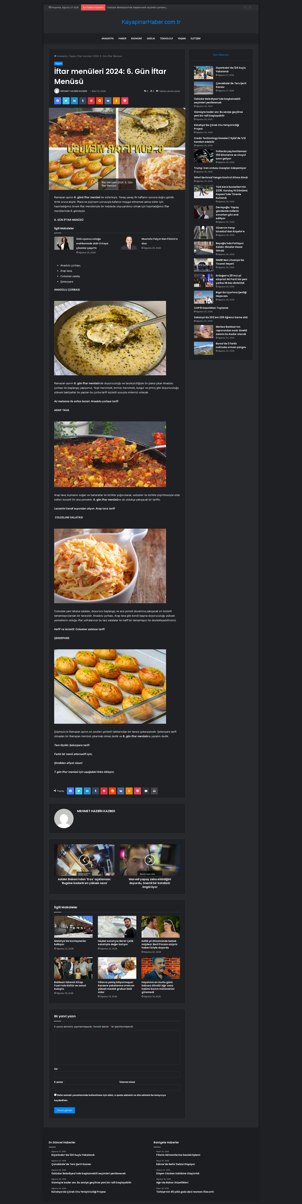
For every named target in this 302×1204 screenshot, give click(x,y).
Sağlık (151, 38)
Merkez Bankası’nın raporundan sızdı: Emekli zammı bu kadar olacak (231, 330)
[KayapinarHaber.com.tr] (151, 22)
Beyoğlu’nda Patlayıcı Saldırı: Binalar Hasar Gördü (230, 247)
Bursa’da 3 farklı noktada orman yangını (231, 345)
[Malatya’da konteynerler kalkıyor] (73, 926)
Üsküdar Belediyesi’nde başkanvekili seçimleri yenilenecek (138, 7)
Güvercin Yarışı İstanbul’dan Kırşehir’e (230, 229)
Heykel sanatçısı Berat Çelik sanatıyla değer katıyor (115, 942)
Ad (56, 1068)
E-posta (59, 1082)
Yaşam (182, 38)
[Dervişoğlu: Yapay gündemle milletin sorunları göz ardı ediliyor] (203, 212)
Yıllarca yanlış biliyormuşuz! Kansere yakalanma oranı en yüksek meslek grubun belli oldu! (116, 987)
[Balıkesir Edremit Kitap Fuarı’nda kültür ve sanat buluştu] (73, 968)
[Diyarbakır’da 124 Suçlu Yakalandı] (203, 72)
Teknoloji (166, 38)
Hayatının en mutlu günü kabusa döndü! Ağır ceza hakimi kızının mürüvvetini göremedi (158, 987)
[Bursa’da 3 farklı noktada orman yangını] (203, 348)
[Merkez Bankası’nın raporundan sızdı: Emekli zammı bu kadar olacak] (203, 331)
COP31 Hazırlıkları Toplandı (211, 308)
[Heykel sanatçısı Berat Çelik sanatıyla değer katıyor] (117, 926)
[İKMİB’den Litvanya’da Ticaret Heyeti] (203, 264)
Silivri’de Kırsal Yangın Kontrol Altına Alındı (221, 177)
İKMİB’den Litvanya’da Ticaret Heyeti (230, 261)
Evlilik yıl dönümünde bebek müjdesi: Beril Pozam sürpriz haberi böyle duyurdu (159, 944)
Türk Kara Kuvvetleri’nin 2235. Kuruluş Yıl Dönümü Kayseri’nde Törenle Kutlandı (231, 192)
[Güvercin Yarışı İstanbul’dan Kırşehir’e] (203, 232)
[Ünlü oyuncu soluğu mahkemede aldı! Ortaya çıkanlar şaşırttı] (64, 243)
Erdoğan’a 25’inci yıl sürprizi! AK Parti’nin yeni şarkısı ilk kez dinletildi (231, 279)
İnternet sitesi (127, 1082)
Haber (122, 38)
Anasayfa (108, 38)
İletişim (195, 38)
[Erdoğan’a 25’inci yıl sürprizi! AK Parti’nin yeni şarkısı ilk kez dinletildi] (203, 280)
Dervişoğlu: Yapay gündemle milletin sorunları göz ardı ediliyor (227, 213)
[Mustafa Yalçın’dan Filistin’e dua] (129, 243)
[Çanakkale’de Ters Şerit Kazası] (203, 88)
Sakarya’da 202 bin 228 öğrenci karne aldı (221, 317)
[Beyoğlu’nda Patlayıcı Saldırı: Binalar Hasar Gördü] (203, 248)
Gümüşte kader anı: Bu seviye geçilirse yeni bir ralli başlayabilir (218, 113)
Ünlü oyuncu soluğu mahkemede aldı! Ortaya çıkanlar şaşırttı (92, 243)
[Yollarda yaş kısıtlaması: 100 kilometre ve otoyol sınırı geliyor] (203, 156)
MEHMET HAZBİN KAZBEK (73, 91)
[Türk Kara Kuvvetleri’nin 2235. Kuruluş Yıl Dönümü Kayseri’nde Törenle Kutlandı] (203, 191)
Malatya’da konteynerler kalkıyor (70, 942)
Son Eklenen (221, 54)
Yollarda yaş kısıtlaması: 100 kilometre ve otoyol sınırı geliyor (231, 154)
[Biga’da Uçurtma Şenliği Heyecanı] (203, 297)
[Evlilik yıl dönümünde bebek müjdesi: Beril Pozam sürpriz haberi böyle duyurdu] (161, 926)
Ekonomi (136, 38)
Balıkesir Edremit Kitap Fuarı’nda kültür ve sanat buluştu (70, 985)
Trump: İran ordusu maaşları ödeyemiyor (220, 168)
